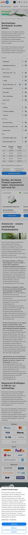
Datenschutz (5, 519)
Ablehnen (14, 528)
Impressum (13, 519)
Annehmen (14, 524)
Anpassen (14, 532)
